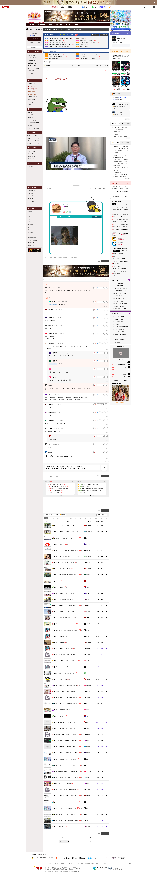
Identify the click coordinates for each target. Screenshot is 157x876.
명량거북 (47, 65)
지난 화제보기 (95, 34)
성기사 (28, 141)
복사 (51, 61)
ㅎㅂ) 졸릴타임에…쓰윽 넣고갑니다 (64, 611)
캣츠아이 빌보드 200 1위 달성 (63, 593)
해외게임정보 (30, 224)
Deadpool (88, 611)
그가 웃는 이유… (60, 826)
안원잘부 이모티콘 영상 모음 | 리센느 (64, 673)
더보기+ (73, 481)
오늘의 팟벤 (30, 196)
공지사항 (105, 863)
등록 (104, 467)
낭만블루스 (88, 728)
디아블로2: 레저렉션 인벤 (35, 29)
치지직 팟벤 (30, 73)
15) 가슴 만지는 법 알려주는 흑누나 (64, 562)
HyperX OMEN (31, 229)
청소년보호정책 (80, 863)
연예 (59, 518)
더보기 (70, 212)
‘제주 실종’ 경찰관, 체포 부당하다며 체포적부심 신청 (68, 820)
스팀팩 (87, 617)
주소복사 (46, 257)
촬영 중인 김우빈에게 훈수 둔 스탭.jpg (65, 531)
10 (87, 837)
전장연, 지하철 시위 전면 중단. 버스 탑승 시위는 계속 (68, 752)
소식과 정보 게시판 (32, 57)
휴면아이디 (88, 525)
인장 (53, 217)
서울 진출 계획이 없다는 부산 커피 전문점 (66, 660)
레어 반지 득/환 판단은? (118, 324)
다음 (90, 837)
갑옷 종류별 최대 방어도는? (119, 306)
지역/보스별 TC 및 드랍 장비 (119, 319)
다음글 (50, 476)
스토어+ (128, 51)
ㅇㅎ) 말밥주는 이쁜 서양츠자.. (63, 648)
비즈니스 (57, 863)
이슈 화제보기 (104, 34)
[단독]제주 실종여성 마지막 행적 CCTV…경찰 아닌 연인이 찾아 (71, 538)
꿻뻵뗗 (87, 759)
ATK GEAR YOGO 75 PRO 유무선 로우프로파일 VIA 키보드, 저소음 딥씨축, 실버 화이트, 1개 (121, 191)
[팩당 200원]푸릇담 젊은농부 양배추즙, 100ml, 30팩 (121, 196)
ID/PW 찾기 (37, 42)
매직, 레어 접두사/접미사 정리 (119, 308)
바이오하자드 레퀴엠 (32, 240)
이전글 (56, 476)
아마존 (28, 135)
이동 (107, 293)
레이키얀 (88, 752)
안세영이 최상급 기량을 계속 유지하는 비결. (66, 746)
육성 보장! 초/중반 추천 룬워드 (119, 331)
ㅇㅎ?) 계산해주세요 (60, 679)
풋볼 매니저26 (31, 245)
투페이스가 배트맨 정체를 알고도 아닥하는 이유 (67, 574)
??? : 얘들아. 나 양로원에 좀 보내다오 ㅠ (65, 808)
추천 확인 (104, 188)
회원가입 (31, 42)
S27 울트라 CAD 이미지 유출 (62, 722)
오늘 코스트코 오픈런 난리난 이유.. (64, 667)
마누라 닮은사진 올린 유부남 (62, 568)
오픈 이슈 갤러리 (31, 190)
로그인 (143, 7)
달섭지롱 (88, 562)
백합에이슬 (88, 574)
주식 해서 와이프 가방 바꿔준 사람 (64, 525)
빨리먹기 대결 (59, 642)
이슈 (52, 518)
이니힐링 (67, 212)
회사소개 (51, 863)
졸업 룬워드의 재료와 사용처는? (120, 334)
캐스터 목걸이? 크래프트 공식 (119, 293)
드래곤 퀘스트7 (31, 243)
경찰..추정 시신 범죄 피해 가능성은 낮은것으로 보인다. (69, 550)
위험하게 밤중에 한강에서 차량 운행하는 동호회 (67, 759)
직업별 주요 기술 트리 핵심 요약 (120, 290)
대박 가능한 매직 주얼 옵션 (118, 329)
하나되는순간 (89, 531)
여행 (29, 222)
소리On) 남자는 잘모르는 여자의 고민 (64, 599)
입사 (87, 538)
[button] (60, 495)
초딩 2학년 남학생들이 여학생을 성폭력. (65, 789)
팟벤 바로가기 (31, 211)
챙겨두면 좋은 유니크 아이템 (119, 337)
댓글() (104, 70)
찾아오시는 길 (98, 863)
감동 (101, 518)
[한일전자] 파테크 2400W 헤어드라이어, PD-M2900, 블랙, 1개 (121, 186)
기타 (106, 518)
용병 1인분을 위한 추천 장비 (119, 339)
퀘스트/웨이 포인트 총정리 (118, 298)
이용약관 (63, 863)
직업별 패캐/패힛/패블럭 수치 (119, 296)
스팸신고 (98, 188)
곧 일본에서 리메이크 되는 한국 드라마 (65, 624)
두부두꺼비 (88, 685)
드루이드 (29, 143)
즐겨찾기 (63, 514)
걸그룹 (29, 219)
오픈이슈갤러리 (105, 62)
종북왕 (57, 581)
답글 (104, 293)
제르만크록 (88, 679)
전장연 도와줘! (59, 636)
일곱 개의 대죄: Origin (32, 235)
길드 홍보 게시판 (31, 125)
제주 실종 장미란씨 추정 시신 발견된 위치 (66, 802)
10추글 (56, 514)
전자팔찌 (88, 630)
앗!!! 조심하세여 (59, 544)
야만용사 (37, 138)
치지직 (29, 214)
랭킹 (69, 216)
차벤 (29, 216)
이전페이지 (92, 476)
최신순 (55, 279)
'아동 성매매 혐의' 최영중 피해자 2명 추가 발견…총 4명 (69, 771)
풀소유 (87, 599)
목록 (100, 70)
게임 (81, 518)
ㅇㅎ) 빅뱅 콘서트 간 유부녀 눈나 (63, 617)
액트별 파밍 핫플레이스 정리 (119, 316)
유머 (66, 518)
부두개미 (88, 746)
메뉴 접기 (96, 217)
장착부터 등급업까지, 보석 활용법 (120, 288)
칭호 (76, 216)
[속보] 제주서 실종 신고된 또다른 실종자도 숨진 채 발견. (69, 630)
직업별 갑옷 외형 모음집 (118, 285)
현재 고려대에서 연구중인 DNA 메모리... (65, 654)
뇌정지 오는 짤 (59, 587)
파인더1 (88, 581)
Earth (87, 703)
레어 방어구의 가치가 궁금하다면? (120, 326)
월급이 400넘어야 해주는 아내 (63, 728)
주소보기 (46, 61)
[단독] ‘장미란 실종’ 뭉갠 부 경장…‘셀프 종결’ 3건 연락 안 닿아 (70, 814)
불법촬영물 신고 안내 (89, 863)
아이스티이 (88, 556)
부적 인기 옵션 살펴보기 (118, 342)
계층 (96, 518)
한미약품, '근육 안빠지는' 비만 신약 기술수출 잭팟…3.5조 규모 (70, 740)
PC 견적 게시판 (31, 201)
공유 (85, 188)
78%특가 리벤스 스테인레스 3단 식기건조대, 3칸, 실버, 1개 (121, 188)
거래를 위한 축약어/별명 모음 (119, 301)
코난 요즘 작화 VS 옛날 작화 (62, 783)
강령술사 (29, 138)
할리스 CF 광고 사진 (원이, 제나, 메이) (65, 556)
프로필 (61, 216)
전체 (46, 518)
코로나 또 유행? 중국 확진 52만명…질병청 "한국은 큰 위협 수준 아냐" (72, 777)
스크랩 (89, 188)
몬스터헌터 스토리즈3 (32, 237)
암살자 (36, 135)
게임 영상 (30, 227)
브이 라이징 (30, 232)
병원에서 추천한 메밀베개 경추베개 (64, 709)
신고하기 (93, 188)
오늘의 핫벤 (30, 193)
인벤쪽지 (64, 212)
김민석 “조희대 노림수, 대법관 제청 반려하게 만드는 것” (69, 795)
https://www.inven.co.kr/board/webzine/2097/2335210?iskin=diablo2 (63, 257)
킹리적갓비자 (89, 544)
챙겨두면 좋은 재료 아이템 (118, 321)
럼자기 (87, 593)
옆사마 (87, 605)
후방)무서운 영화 (60, 716)
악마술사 (37, 143)
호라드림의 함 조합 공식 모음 (119, 283)
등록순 (51, 279)
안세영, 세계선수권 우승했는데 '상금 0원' (65, 685)
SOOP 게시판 (31, 76)
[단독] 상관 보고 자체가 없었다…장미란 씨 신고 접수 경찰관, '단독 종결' (73, 734)
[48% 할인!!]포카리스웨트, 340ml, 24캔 (120, 194)
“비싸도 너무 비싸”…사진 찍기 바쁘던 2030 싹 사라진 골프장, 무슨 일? (72, 765)
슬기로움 (88, 550)
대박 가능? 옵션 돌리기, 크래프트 (120, 303)
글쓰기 (105, 510)
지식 (86, 518)
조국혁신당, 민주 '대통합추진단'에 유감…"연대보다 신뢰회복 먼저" (71, 605)
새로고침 (107, 279)
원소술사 (37, 141)
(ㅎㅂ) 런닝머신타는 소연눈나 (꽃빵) (64, 691)
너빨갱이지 (88, 587)
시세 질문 (31, 115)
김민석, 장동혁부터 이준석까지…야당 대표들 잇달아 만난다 (70, 703)
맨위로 (98, 476)
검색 (40, 47)
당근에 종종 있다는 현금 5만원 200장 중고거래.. (67, 697)
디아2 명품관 (30, 166)
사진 (91, 518)
